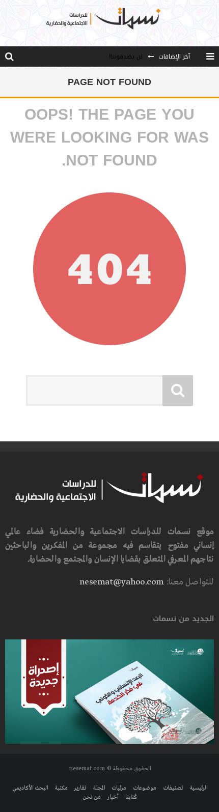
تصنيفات (173, 788)
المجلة (99, 788)
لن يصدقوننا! (126, 56)
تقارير (80, 788)
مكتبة (61, 788)
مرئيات (119, 788)
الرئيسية (198, 788)
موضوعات (144, 788)
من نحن (92, 797)
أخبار (113, 797)
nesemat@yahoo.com (121, 582)
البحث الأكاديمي (30, 788)
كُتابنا (131, 797)
